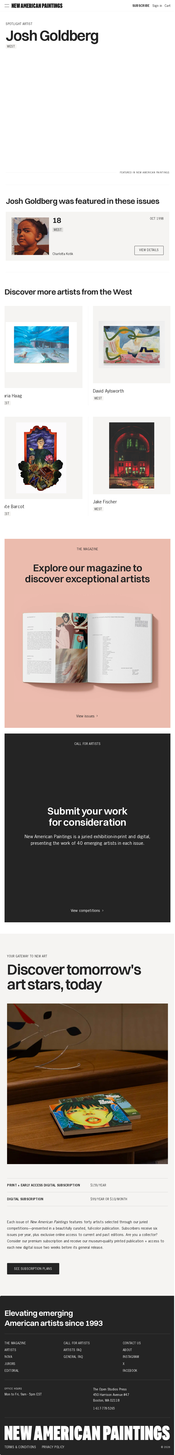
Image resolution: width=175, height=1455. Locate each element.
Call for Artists (77, 1343)
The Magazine (15, 1343)
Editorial (12, 1370)
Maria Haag (11, 396)
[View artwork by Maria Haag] (41, 347)
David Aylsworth (108, 391)
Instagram (131, 1357)
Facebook (130, 1370)
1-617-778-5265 (104, 1408)
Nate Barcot (12, 506)
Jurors (10, 1364)
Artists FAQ (72, 1350)
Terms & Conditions (20, 1447)
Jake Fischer (105, 502)
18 (56, 220)
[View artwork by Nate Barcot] (41, 458)
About (127, 1350)
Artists (10, 1350)
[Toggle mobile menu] (7, 5)
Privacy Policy (53, 1447)
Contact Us (132, 1343)
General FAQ (73, 1357)
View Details (149, 250)
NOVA (8, 1357)
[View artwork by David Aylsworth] (132, 344)
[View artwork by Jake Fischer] (132, 455)
